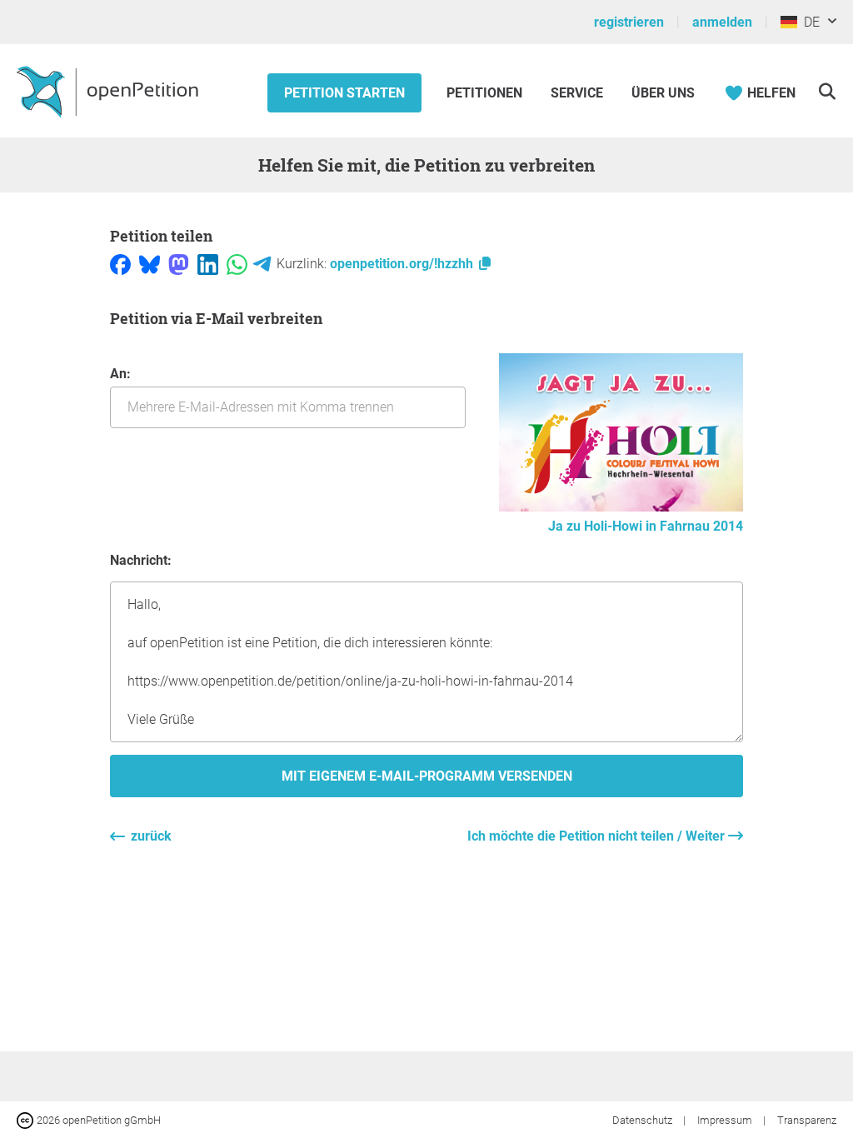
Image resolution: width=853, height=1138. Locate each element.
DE (808, 22)
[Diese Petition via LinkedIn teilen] (207, 264)
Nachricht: (141, 560)
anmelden (722, 22)
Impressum (726, 1120)
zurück (151, 836)
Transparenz (806, 1120)
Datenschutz (643, 1120)
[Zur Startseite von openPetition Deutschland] (109, 90)
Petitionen (486, 93)
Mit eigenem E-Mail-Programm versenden (427, 776)
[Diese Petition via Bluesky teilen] (149, 264)
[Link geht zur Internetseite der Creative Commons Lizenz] (27, 1119)
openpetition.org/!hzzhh (403, 264)
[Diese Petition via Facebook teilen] (120, 264)
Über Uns (663, 93)
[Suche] (826, 91)
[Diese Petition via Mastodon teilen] (178, 264)
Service (577, 93)
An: (120, 374)
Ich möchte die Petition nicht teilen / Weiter (597, 836)
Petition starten (344, 93)
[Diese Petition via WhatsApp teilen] (237, 264)
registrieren (629, 22)
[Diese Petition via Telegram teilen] (262, 264)
